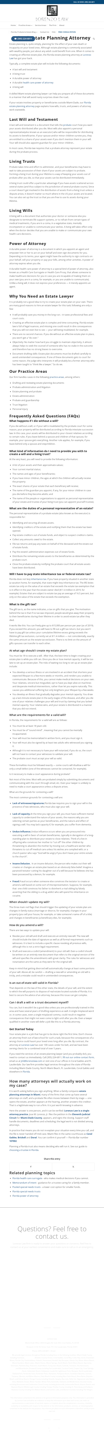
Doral (34, 1137)
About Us (44, 1428)
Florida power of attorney (25, 1195)
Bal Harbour (29, 1358)
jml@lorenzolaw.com (31, 1061)
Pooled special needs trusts (26, 1187)
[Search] (93, 38)
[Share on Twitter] (73, 1166)
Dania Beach (16, 1371)
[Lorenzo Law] (52, 13)
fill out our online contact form (78, 1057)
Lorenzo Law (27, 1044)
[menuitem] (13, 25)
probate (67, 124)
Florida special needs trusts (26, 1191)
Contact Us (54, 1428)
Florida (26, 1071)
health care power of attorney (38, 82)
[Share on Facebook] (30, 1166)
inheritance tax (38, 579)
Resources (54, 1431)
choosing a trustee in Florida (23, 1150)
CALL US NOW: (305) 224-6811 (84, 2)
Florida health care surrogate (27, 1178)
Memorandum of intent (24, 1182)
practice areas (57, 377)
